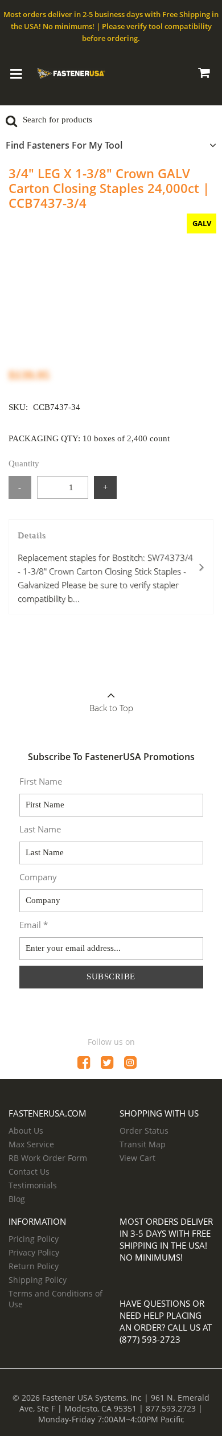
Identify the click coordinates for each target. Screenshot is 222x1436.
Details (105, 567)
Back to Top (111, 707)
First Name (40, 781)
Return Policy (34, 1266)
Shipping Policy (38, 1279)
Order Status (144, 1130)
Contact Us (29, 1171)
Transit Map (143, 1144)
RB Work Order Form (48, 1157)
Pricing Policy (34, 1238)
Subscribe (111, 976)
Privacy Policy (34, 1252)
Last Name (40, 829)
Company (38, 877)
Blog (17, 1198)
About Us (26, 1130)
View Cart (137, 1157)
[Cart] (203, 74)
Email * (33, 924)
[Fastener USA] (71, 72)
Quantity (24, 463)
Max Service (31, 1144)
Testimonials (33, 1185)
